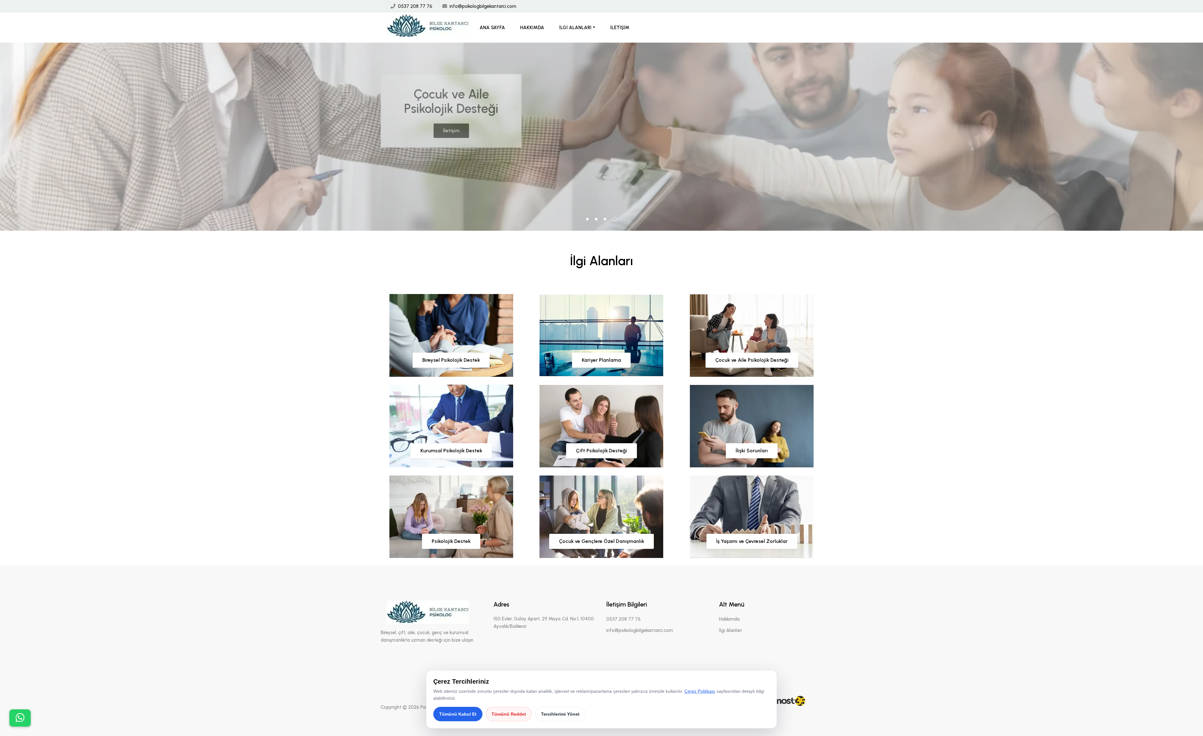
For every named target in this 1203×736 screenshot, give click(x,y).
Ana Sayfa (492, 27)
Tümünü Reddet (509, 714)
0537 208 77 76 (415, 6)
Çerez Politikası (700, 691)
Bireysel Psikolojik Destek (451, 360)
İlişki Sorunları (752, 451)
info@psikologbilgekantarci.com (483, 6)
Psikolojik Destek (451, 541)
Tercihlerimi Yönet (560, 714)
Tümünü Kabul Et (458, 714)
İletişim (619, 27)
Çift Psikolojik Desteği (601, 451)
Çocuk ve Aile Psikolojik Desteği (752, 360)
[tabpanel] (601, 137)
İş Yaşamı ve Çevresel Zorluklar (752, 541)
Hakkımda (532, 27)
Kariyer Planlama (601, 360)
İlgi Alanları (575, 27)
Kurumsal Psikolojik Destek (451, 451)
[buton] (20, 718)
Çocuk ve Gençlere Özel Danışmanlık (601, 541)
